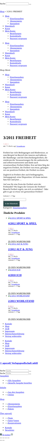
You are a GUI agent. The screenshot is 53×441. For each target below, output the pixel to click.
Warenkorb (10, 26)
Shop (2, 11)
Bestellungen (15, 33)
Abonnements (16, 21)
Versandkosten (20, 146)
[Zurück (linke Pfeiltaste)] (1, 440)
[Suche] (30, 4)
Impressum (10, 331)
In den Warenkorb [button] (19, 241)
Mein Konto (10, 31)
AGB (7, 329)
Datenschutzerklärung (14, 334)
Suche (2, 3)
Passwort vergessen (18, 38)
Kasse (7, 28)
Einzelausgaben (17, 18)
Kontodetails (15, 36)
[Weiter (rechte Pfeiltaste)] (3, 440)
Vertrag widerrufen (13, 336)
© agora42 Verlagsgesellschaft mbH (19, 363)
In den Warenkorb (11, 204)
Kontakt (8, 324)
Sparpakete (15, 23)
